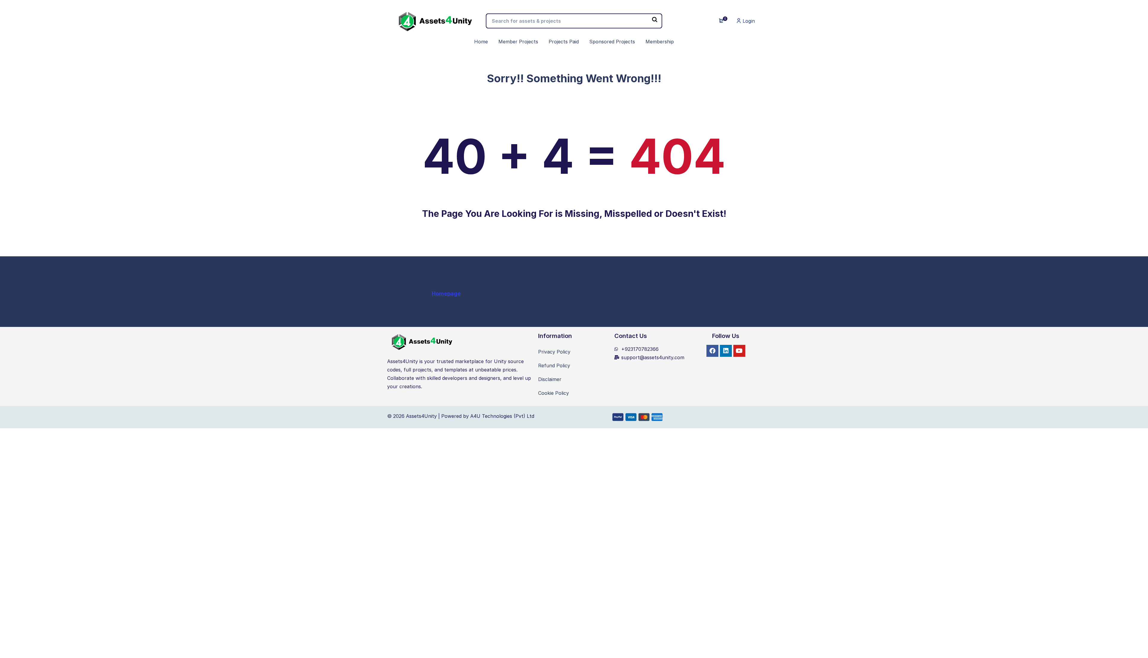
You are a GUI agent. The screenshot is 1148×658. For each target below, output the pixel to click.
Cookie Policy (553, 393)
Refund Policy (554, 365)
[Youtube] (739, 351)
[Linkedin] (726, 351)
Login (748, 21)
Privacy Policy (554, 352)
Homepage (446, 293)
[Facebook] (712, 351)
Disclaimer (549, 379)
